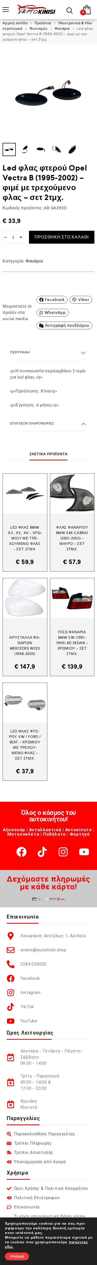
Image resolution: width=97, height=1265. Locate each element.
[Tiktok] (42, 852)
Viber (83, 299)
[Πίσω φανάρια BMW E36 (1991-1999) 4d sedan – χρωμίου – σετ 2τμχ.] (72, 598)
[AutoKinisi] (36, 9)
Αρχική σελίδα (15, 23)
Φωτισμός (38, 28)
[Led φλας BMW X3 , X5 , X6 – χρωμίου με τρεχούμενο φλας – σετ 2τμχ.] (25, 493)
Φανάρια (62, 28)
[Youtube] (84, 852)
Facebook (55, 299)
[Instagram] (63, 852)
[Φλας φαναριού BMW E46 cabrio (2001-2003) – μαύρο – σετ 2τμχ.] (72, 493)
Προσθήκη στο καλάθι (62, 237)
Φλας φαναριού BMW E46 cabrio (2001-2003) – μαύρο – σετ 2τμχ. (72, 538)
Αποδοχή (17, 1256)
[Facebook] (21, 852)
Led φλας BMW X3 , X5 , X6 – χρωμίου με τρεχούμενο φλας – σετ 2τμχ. (25, 538)
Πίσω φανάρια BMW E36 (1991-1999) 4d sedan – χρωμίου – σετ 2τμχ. (72, 643)
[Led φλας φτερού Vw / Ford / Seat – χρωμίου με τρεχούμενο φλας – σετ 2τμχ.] (25, 702)
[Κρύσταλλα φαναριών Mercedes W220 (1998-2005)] (25, 598)
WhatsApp (55, 312)
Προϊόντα (43, 23)
